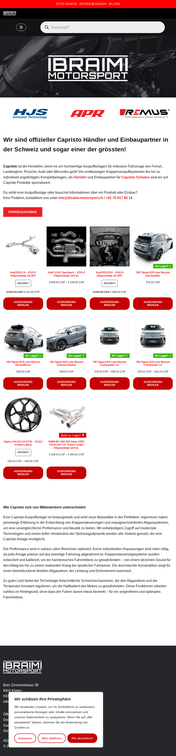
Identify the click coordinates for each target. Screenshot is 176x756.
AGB (7, 740)
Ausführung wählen (23, 304)
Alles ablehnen (52, 738)
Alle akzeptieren (82, 738)
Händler (80, 177)
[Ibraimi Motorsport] (9, 13)
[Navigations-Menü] (21, 27)
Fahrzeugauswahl (22, 212)
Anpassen (25, 738)
